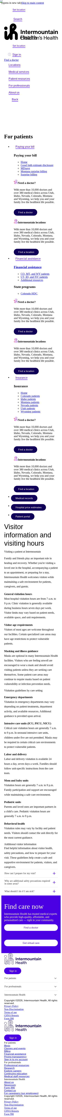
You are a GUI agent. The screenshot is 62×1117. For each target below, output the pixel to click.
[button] (31, 873)
